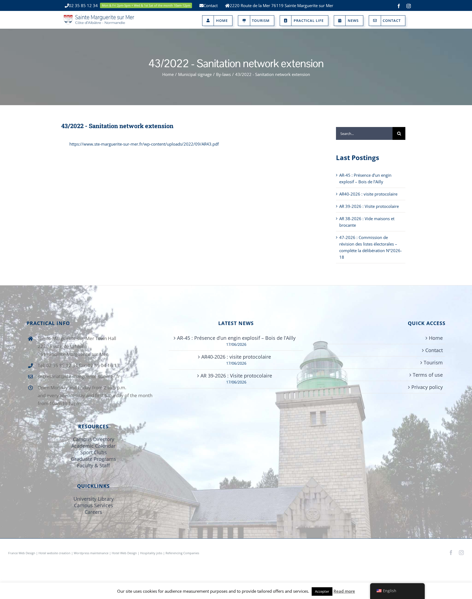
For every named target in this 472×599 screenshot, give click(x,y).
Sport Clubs (93, 452)
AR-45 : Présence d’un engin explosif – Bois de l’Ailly (236, 338)
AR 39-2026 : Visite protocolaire (369, 206)
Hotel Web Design (124, 553)
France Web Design (22, 553)
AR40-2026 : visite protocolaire (368, 194)
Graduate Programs (93, 459)
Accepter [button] (322, 591)
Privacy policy (427, 387)
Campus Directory (93, 439)
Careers (93, 512)
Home (436, 338)
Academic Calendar (93, 445)
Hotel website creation (54, 553)
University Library (93, 498)
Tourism (433, 362)
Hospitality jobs (151, 553)
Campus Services (93, 505)
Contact (434, 350)
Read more (344, 591)
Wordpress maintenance (91, 553)
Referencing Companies (182, 553)
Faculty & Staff (93, 465)
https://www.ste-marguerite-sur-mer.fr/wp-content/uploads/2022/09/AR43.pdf (144, 144)
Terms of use (428, 374)
